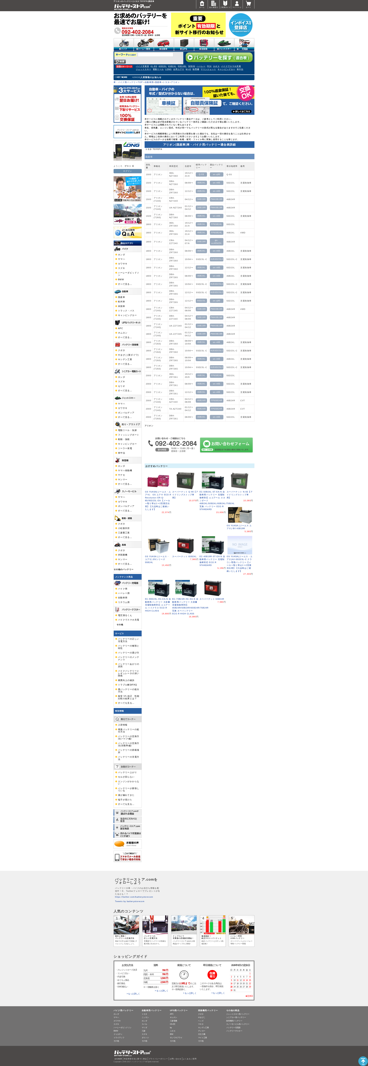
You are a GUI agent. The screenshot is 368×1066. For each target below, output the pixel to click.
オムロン (122, 333)
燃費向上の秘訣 (126, 680)
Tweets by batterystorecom (129, 901)
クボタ (121, 350)
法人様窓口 (213, 7)
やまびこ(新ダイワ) (128, 355)
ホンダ (121, 254)
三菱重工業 (124, 533)
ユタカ (172, 1031)
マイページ (236, 7)
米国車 (121, 306)
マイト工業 (202, 1038)
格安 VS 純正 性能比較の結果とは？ (128, 697)
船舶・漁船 (124, 439)
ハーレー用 (124, 593)
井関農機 (122, 555)
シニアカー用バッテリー (236, 1017)
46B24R (201, 400)
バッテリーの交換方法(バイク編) (128, 737)
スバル (144, 1024)
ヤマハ (121, 259)
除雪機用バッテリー (234, 1021)
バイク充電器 (142, 66)
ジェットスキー (143, 69)
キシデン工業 (125, 359)
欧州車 (121, 301)
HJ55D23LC (217, 259)
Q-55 (201, 174)
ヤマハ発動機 (125, 470)
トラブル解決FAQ (127, 685)
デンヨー (201, 1031)
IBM (171, 1034)
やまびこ (201, 1017)
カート (248, 7)
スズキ (121, 268)
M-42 (188, 69)
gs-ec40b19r (216, 241)
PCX (209, 66)
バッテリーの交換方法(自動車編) (128, 744)
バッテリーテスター (234, 1031)
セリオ (121, 386)
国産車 (158, 82)
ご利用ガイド (225, 7)
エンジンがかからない (128, 782)
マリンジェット (208, 69)
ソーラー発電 (125, 448)
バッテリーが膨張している (128, 789)
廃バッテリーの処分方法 (128, 690)
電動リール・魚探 (127, 430)
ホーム (202, 7)
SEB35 (191, 66)
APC (120, 328)
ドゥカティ (118, 1034)
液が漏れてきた (126, 795)
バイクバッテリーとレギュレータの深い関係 (128, 673)
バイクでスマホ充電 (231, 66)
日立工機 (201, 1034)
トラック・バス (126, 311)
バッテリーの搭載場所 (128, 751)
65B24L (172, 66)
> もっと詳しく (133, 994)
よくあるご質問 (190, 1059)
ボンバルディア (126, 413)
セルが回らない (126, 777)
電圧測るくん (125, 615)
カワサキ (122, 264)
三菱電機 (173, 1021)
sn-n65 (216, 183)
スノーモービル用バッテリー (237, 1024)
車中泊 (240, 69)
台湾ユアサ (178, 69)
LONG (168, 69)
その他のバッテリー (124, 569)
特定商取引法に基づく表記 (135, 1059)
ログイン (127, 171)
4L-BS (154, 66)
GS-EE (172, 1024)
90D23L (201, 301)
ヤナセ (121, 475)
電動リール (158, 69)
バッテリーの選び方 (128, 653)
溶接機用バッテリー (208, 1010)
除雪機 (196, 69)
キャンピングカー (226, 69)
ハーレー (201, 66)
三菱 (143, 1031)
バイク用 (122, 589)
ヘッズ (200, 1021)
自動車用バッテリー (152, 1010)
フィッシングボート (128, 435)
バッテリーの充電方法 (128, 758)
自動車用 (149, 82)
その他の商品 (232, 1010)
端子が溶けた (125, 800)
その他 (120, 625)
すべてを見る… (126, 703)
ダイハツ (145, 1038)
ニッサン (145, 1017)
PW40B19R (217, 199)
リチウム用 (124, 602)
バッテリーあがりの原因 (128, 665)
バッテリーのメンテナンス (128, 658)
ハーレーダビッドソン (128, 274)
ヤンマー (122, 479)
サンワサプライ (176, 1038)
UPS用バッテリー (179, 1010)
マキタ (200, 1024)
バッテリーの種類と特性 (128, 647)
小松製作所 (124, 528)
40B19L (163, 66)
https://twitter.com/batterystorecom (134, 897)
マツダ (144, 1027)
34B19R (201, 199)
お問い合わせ (175, 1059)
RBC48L (182, 66)
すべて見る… (125, 284)
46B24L (201, 183)
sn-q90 (216, 174)
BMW (121, 279)
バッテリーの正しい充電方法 (128, 640)
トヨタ (166, 82)
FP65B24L (216, 224)
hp (171, 1027)
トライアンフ (119, 1038)
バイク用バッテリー (123, 1010)
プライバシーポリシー (158, 1059)
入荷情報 (122, 725)
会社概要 (118, 1059)
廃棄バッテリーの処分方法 (128, 730)
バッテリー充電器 (233, 1027)
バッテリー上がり (127, 772)
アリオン (175, 82)
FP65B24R (216, 400)
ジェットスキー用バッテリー (237, 1014)
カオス (216, 66)
